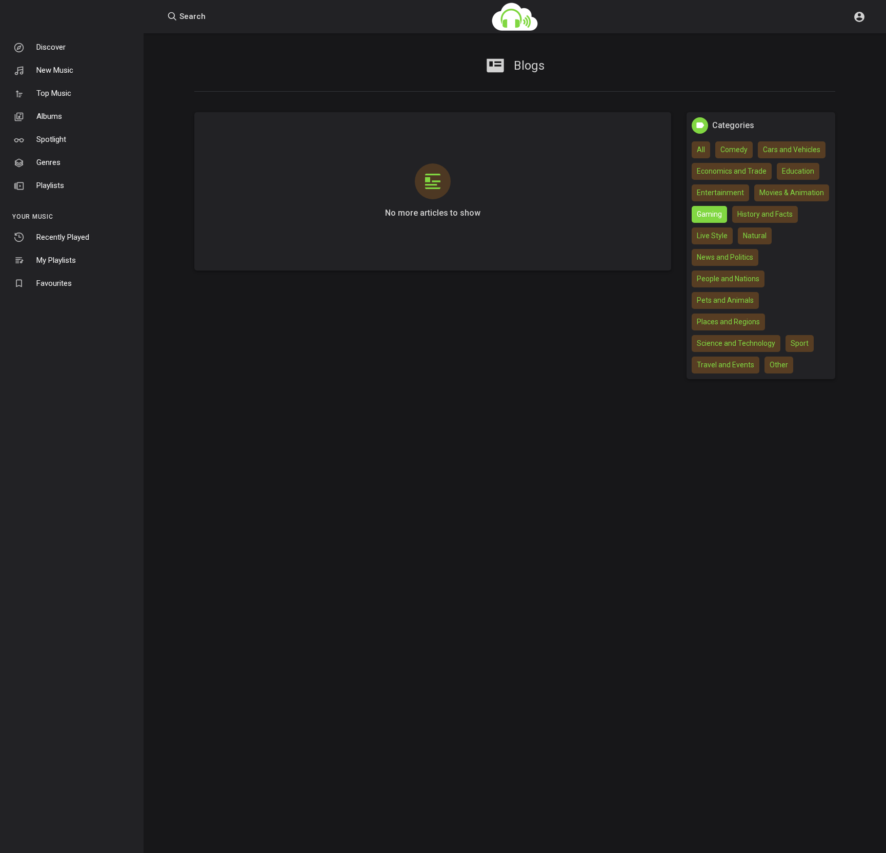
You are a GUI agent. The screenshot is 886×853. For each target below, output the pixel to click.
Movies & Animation (791, 193)
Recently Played (62, 237)
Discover (51, 47)
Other (779, 365)
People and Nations (728, 279)
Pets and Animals (725, 300)
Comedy (734, 149)
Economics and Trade (732, 171)
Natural (755, 236)
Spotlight (51, 139)
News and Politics (725, 257)
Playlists (50, 185)
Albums (49, 116)
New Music (54, 70)
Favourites (54, 283)
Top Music (53, 93)
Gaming (709, 214)
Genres (48, 162)
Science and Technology (736, 343)
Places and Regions (728, 322)
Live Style (712, 236)
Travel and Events (725, 365)
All (701, 149)
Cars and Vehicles (791, 149)
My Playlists (56, 260)
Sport (800, 343)
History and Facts (765, 214)
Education (798, 171)
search (191, 16)
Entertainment (720, 193)
